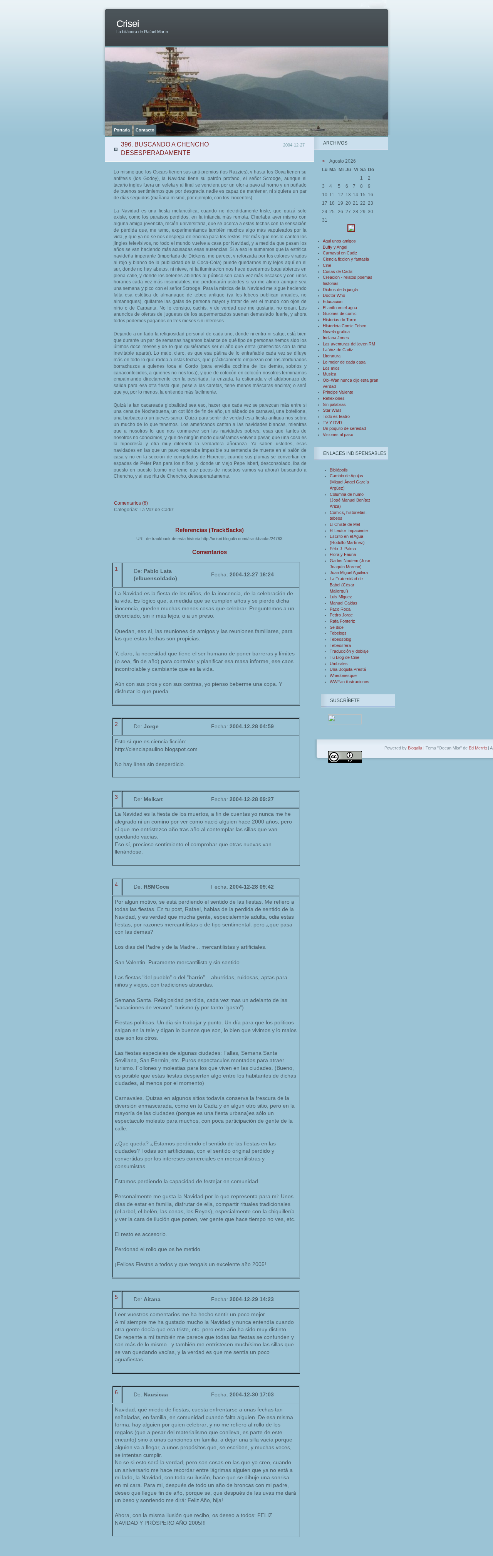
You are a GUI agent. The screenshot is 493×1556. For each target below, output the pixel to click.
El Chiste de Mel (345, 524)
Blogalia (415, 748)
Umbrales (339, 663)
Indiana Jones (336, 337)
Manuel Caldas (343, 603)
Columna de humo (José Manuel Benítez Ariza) (350, 500)
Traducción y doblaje (349, 651)
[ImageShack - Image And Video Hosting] (351, 230)
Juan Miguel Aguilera (349, 572)
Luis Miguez (341, 596)
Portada (122, 130)
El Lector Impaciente (349, 530)
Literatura (331, 356)
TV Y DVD (332, 422)
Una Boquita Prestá (348, 669)
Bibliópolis (339, 470)
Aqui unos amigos (339, 241)
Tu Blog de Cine (344, 657)
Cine (327, 265)
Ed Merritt (478, 748)
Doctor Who (334, 295)
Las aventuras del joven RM (349, 344)
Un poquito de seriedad (344, 428)
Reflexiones (334, 398)
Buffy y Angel (335, 247)
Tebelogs (338, 633)
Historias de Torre (339, 319)
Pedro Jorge (341, 615)
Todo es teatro (336, 416)
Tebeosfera (340, 645)
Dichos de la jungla (340, 289)
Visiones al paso (338, 434)
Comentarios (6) (131, 503)
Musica (329, 374)
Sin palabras (334, 404)
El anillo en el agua (340, 307)
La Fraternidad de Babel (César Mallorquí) (346, 584)
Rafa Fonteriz (342, 621)
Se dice (337, 627)
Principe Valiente (338, 392)
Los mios (331, 368)
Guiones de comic (340, 313)
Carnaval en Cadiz (340, 253)
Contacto (145, 130)
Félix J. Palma (343, 548)
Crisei (127, 24)
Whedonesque (343, 675)
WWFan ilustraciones (349, 681)
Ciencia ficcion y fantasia (346, 259)
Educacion (332, 301)
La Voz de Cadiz (338, 349)
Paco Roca (340, 609)
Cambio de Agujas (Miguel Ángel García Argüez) (349, 481)
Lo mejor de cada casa (344, 362)
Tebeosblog (340, 639)
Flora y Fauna (343, 554)
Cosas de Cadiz (338, 271)
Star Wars (332, 410)
